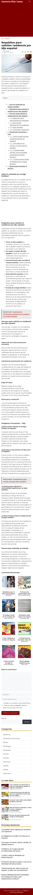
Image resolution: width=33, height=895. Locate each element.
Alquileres (6, 735)
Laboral (5, 766)
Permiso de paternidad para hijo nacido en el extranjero (19, 816)
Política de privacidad (16, 892)
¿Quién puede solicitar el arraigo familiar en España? (19, 139)
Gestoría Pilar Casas (12, 1)
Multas (5, 769)
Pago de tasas (16, 127)
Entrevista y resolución (19, 130)
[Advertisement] (16, 20)
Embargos (7, 746)
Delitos (5, 742)
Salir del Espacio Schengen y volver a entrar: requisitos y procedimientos (20, 809)
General (6, 758)
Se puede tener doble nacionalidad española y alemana (20, 800)
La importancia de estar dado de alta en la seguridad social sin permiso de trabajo (20, 794)
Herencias (6, 762)
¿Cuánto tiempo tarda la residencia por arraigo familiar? (19, 162)
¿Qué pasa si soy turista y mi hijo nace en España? (18, 146)
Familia (5, 754)
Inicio (2, 38)
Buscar (3, 718)
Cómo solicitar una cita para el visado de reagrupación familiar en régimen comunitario (19, 786)
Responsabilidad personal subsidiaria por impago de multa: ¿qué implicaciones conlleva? (15, 877)
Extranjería (7, 38)
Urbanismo (7, 773)
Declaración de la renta (11, 738)
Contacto (26, 890)
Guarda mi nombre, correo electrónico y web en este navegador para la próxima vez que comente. (17, 705)
